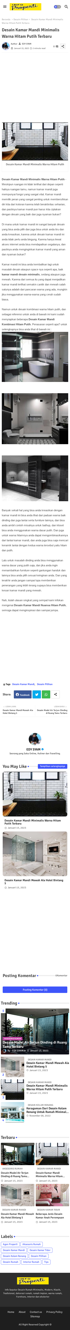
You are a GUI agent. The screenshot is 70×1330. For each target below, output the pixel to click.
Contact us (36, 1312)
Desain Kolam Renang (14, 1256)
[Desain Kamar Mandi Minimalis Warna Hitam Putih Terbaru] (12, 1089)
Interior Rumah (31, 1261)
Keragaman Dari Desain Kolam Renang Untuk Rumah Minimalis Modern (47, 1110)
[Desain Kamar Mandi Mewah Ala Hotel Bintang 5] (12, 1067)
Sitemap (35, 1316)
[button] (57, 7)
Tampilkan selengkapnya (52, 766)
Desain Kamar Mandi (23, 684)
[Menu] (5, 6)
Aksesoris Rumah (31, 1244)
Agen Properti (10, 1244)
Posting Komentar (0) (35, 989)
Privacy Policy (54, 1312)
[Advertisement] (35, 87)
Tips (46, 1261)
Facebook (25, 695)
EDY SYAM (33, 749)
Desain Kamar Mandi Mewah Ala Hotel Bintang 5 (33, 882)
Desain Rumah (10, 1261)
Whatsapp (46, 694)
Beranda (6, 19)
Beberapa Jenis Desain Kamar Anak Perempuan (50, 1215)
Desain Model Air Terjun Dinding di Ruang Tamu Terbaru (14, 1174)
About (22, 1312)
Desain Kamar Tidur (40, 1250)
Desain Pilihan (20, 19)
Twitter (36, 694)
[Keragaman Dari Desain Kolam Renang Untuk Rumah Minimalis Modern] (12, 1112)
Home (11, 1312)
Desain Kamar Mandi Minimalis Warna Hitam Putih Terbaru (32, 822)
